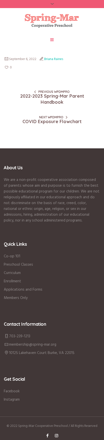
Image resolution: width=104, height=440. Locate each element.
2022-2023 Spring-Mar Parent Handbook (52, 99)
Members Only (16, 298)
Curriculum (12, 273)
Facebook (12, 391)
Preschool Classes (18, 265)
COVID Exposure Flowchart (52, 121)
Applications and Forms (23, 290)
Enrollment (12, 281)
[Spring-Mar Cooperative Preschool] (52, 20)
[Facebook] (47, 435)
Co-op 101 (12, 256)
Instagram (12, 400)
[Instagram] (56, 435)
